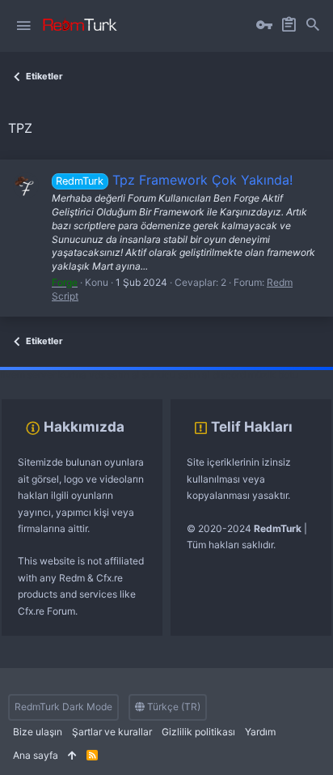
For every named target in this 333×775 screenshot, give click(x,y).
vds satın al (114, 374)
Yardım (260, 732)
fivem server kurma (43, 374)
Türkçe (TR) (172, 706)
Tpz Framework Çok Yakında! (174, 180)
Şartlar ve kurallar (112, 732)
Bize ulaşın (37, 732)
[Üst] (72, 756)
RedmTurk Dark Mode (63, 706)
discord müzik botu (255, 374)
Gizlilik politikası (198, 732)
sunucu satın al (176, 374)
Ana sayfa (35, 755)
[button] (23, 26)
